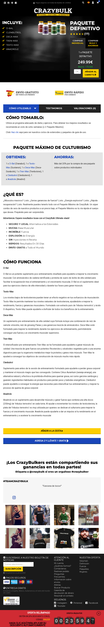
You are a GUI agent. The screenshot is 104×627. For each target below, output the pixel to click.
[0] (98, 2)
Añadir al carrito (91, 73)
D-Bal (12, 163)
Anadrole (12, 179)
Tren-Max (24, 171)
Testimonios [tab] (54, 108)
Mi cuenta (59, 563)
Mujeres (83, 572)
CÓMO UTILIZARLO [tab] (20, 108)
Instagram (62, 603)
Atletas (57, 585)
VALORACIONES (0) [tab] (85, 108)
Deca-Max (30, 167)
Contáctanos (60, 568)
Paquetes (84, 569)
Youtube (61, 606)
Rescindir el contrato (63, 596)
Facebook (93, 603)
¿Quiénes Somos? (62, 566)
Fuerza (82, 566)
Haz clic (15, 132)
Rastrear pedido (61, 571)
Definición (84, 563)
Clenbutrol (12, 175)
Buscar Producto (62, 587)
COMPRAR (78, 41)
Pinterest (77, 603)
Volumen (83, 561)
